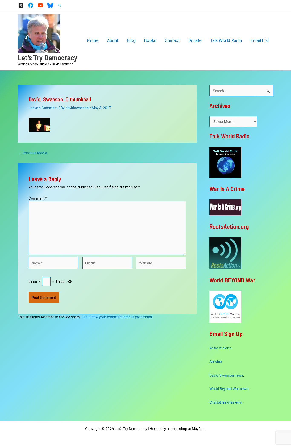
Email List (260, 40)
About (112, 40)
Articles (215, 361)
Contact (172, 40)
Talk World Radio (226, 40)
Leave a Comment (43, 108)
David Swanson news (226, 375)
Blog (131, 40)
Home (92, 40)
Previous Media (32, 153)
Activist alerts (220, 348)
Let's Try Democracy (48, 57)
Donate (195, 40)
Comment (38, 198)
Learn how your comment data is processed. (117, 317)
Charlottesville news (225, 402)
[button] (60, 5)
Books (150, 40)
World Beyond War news (228, 389)
